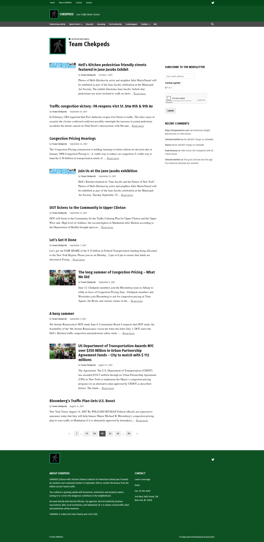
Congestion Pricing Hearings (73, 138)
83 (118, 433)
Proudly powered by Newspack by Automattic (197, 537)
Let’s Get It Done (63, 240)
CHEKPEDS (67, 14)
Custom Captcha (173, 83)
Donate (89, 3)
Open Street (74, 24)
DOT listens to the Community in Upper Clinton (88, 207)
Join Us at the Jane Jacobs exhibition (107, 171)
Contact (79, 3)
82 (110, 433)
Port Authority (115, 24)
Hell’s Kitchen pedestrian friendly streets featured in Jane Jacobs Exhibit (112, 67)
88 (129, 433)
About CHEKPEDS (65, 3)
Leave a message (142, 479)
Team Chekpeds (88, 75)
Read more (140, 93)
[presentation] (81, 24)
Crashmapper (131, 24)
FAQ (155, 24)
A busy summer (62, 313)
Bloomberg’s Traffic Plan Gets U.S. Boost (82, 401)
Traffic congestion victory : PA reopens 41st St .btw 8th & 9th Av (101, 106)
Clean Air (89, 24)
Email (137, 485)
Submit (170, 110)
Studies (144, 24)
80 (94, 433)
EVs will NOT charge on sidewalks (198, 139)
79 (87, 433)
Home (52, 3)
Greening (101, 24)
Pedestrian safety (57, 24)
